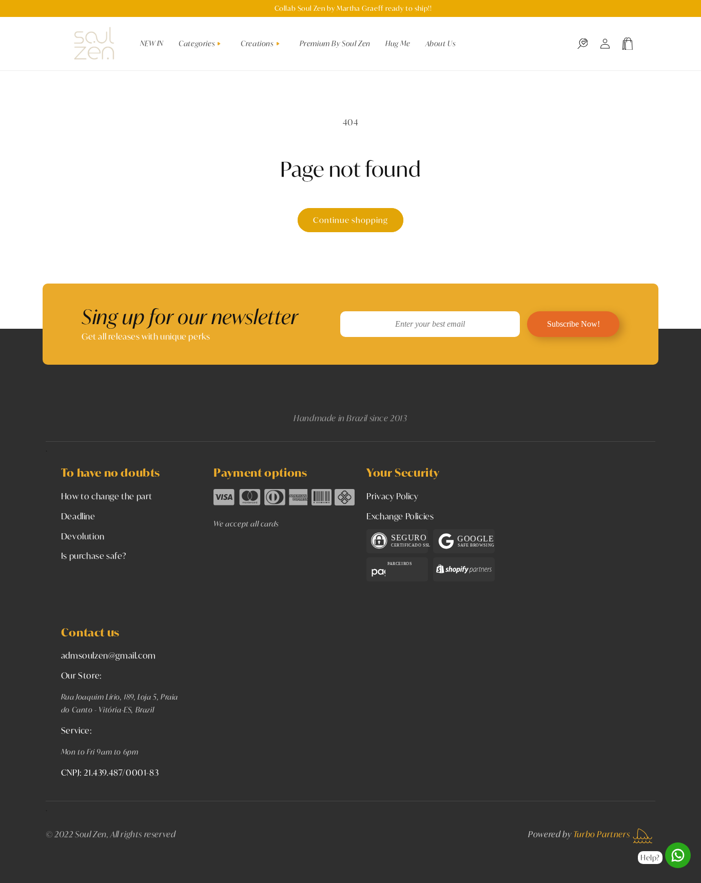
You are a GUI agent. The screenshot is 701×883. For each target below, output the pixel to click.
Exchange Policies (400, 516)
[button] (203, 43)
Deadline (78, 516)
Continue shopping (350, 220)
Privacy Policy (392, 496)
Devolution (83, 536)
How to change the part (106, 496)
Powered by (579, 834)
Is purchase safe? (94, 555)
